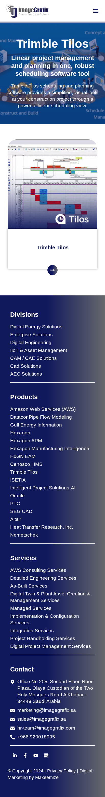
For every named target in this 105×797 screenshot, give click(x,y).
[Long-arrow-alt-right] (52, 270)
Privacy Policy (61, 770)
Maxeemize (47, 777)
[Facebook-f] (25, 755)
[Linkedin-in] (14, 755)
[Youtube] (35, 755)
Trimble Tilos (53, 247)
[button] (95, 11)
